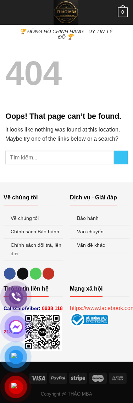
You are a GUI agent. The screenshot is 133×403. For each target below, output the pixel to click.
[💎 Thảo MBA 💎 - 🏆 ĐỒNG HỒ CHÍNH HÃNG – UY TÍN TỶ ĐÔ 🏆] (65, 12)
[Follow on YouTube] (48, 274)
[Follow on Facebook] (10, 274)
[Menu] (9, 12)
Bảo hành (88, 218)
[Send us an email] (23, 274)
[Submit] (121, 157)
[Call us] (35, 274)
